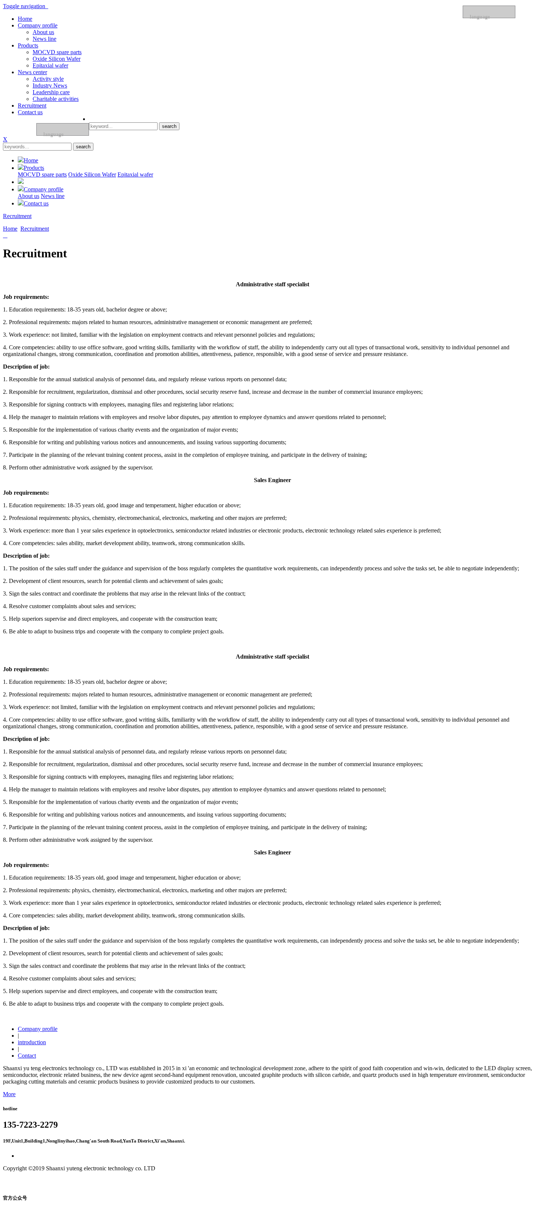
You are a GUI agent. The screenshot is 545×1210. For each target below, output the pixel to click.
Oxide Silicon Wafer (56, 59)
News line (44, 39)
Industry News (50, 85)
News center (32, 72)
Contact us (30, 112)
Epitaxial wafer (50, 65)
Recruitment (32, 105)
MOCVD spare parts (57, 52)
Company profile (37, 25)
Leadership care (51, 92)
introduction (32, 1042)
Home (25, 19)
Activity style (48, 79)
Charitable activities (56, 99)
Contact (27, 1055)
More (9, 1094)
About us (43, 32)
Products (28, 45)
